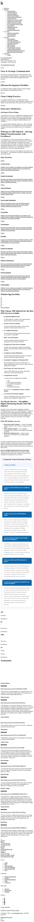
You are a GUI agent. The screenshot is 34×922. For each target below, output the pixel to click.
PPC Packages (11, 46)
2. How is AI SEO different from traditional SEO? (17, 488)
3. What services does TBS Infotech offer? (15, 514)
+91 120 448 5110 (5, 843)
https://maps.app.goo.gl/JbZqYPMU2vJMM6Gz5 (14, 827)
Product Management (10, 876)
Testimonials (7, 890)
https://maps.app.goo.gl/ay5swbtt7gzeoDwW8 (13, 722)
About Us (6, 8)
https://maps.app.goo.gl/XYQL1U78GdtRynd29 (13, 735)
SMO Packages (11, 45)
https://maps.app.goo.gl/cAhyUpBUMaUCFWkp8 (14, 688)
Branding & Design (12, 27)
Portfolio (6, 892)
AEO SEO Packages (12, 40)
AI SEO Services (11, 18)
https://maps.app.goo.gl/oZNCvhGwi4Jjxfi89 (12, 747)
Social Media (10, 25)
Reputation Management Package (16, 50)
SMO (6, 863)
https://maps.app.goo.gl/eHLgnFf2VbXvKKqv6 (13, 812)
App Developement (9, 869)
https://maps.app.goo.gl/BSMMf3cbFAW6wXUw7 (14, 794)
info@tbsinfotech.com (6, 849)
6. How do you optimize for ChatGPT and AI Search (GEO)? (16, 582)
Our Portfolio (4, 65)
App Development (12, 14)
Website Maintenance (10, 879)
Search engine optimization (14, 17)
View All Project (5, 307)
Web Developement (9, 867)
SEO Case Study (11, 34)
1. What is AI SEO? (10, 465)
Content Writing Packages (14, 49)
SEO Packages (11, 39)
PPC (5, 864)
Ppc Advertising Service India (15, 24)
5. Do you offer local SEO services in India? (15, 560)
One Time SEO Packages (14, 42)
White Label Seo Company (14, 23)
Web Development (12, 12)
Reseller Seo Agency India (14, 21)
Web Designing (11, 11)
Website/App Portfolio (13, 33)
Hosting (6, 878)
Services (6, 9)
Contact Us (7, 53)
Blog (5, 881)
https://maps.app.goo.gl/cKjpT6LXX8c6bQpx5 (13, 702)
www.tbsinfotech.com (17, 913)
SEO (5, 870)
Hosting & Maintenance (13, 30)
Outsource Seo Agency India (14, 20)
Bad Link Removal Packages (14, 52)
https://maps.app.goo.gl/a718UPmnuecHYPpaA (13, 780)
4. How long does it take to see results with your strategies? (16, 538)
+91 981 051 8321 (7, 58)
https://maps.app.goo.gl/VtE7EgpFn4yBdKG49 (13, 766)
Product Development (13, 15)
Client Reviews (11, 36)
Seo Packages (11, 65)
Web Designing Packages (14, 47)
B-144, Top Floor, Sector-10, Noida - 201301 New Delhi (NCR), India (8, 855)
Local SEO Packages (12, 43)
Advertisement (11, 28)
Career (9, 55)
